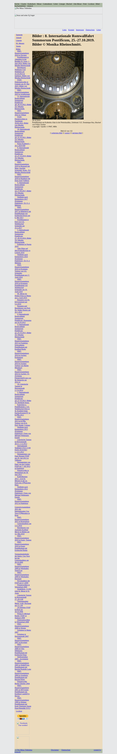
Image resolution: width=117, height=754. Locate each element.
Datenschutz (90, 30)
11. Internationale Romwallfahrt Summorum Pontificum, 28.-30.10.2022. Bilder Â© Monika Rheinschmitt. (23, 102)
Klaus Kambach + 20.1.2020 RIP (22, 145)
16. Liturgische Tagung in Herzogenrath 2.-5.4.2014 (21, 387)
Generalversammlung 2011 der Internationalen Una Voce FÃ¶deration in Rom (22, 511)
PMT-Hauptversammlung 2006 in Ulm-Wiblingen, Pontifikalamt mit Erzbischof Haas (22, 650)
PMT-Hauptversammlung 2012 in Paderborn (22, 501)
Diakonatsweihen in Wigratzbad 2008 (22, 621)
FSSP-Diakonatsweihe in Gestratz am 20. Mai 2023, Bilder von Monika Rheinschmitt (22, 84)
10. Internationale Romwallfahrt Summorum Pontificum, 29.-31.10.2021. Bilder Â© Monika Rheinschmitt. (23, 135)
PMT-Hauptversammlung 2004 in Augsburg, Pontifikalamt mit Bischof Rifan (22, 675)
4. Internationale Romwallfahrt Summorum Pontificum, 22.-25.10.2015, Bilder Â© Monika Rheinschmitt (23, 331)
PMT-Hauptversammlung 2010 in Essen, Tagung (23, 538)
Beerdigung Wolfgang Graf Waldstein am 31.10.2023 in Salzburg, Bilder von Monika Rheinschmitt (22, 73)
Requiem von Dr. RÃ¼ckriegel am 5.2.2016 (22, 302)
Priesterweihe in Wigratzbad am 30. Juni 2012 (22, 473)
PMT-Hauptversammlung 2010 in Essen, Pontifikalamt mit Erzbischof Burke (22, 546)
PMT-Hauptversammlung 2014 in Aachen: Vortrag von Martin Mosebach (22, 363)
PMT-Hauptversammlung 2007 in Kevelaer (22, 640)
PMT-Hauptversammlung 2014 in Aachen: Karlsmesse (22, 354)
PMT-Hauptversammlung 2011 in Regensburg (22, 519)
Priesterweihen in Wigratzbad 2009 (22, 586)
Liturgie (19, 40)
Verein (18, 46)
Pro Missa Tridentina (24, 750)
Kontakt (71, 30)
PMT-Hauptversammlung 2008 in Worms (22, 626)
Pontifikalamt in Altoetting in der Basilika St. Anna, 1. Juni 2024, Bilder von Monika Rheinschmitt (22, 61)
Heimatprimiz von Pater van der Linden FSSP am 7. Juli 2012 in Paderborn (22, 465)
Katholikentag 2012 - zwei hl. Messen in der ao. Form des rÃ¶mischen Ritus (23, 481)
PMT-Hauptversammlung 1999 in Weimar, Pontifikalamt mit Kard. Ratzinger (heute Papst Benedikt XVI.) (23, 703)
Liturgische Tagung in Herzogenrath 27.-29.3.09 (23, 597)
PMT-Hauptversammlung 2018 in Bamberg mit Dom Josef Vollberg (22, 177)
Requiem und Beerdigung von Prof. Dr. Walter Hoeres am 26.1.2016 (22, 309)
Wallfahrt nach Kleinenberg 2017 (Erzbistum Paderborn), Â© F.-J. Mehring (22, 201)
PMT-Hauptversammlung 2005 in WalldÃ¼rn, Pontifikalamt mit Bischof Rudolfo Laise (23, 665)
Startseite (19, 35)
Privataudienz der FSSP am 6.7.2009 (22, 582)
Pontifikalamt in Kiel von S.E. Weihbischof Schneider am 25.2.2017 (22, 224)
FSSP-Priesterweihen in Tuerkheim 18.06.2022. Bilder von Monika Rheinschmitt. (21, 122)
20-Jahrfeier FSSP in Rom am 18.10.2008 (22, 610)
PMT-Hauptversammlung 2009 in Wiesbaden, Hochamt (22, 576)
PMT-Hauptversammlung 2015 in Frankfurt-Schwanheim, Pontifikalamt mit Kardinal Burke (22, 344)
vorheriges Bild (56, 133)
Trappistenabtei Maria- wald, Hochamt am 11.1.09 (23, 603)
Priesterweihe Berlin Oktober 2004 (22, 683)
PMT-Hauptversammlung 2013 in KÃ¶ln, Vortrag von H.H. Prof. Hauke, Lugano (22, 421)
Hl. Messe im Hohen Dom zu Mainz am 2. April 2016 (23, 296)
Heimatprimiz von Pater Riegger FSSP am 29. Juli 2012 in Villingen (22, 457)
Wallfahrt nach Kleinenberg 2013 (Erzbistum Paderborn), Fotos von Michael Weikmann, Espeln (23, 432)
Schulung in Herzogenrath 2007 (22, 635)
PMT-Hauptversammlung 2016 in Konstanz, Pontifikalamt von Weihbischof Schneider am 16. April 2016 (22, 285)
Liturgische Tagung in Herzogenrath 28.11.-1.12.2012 (23, 442)
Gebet (98, 30)
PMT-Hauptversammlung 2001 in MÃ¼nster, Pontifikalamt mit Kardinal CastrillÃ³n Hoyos (22, 691)
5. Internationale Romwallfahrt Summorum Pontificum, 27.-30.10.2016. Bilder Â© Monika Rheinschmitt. (23, 236)
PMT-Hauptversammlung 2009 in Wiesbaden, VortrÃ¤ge (22, 567)
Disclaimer (55, 750)
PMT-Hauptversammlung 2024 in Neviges (22, 53)
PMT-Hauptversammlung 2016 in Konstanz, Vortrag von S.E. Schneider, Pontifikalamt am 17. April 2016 (22, 271)
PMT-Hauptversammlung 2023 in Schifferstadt (22, 92)
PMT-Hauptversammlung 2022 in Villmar (22, 113)
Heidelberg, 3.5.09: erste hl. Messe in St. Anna (23, 591)
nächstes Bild (77, 133)
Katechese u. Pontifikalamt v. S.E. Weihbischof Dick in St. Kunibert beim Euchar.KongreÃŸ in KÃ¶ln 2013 (22, 410)
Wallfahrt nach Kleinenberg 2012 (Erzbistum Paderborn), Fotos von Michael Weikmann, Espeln (23, 492)
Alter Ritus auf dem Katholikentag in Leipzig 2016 (22, 250)
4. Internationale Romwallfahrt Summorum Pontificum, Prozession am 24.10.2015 (23, 318)
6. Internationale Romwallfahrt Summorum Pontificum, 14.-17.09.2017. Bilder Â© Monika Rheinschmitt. (23, 189)
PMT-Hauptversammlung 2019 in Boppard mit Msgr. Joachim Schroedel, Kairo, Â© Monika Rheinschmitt (23, 167)
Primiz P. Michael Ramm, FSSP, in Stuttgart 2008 (22, 616)
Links (64, 30)
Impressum (80, 30)
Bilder (18, 49)
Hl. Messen (20, 43)
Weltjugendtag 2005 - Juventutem (21, 658)
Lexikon (19, 711)
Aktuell (18, 38)
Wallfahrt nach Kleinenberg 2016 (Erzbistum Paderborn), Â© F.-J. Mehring (22, 259)
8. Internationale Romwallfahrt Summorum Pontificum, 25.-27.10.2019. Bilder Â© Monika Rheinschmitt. (23, 154)
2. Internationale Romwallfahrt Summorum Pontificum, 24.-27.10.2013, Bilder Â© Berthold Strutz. (23, 397)
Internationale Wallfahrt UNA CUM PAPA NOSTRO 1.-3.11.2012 (23, 449)
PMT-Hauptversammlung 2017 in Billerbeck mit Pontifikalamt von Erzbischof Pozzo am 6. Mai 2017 (23, 212)
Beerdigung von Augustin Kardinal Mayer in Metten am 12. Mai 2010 (22, 531)
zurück (67, 133)
